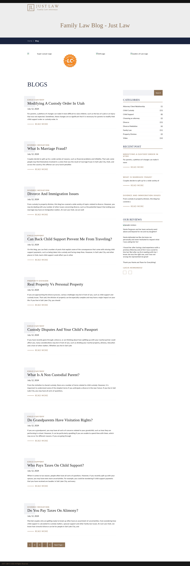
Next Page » (58, 545)
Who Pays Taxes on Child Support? (55, 465)
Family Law (127, 130)
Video (125, 138)
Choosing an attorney (131, 118)
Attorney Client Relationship (134, 106)
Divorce (126, 122)
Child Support (35, 235)
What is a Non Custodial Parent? (53, 375)
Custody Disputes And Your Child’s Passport (62, 329)
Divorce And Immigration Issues (53, 194)
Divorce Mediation (38, 145)
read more (41, 124)
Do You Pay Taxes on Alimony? (52, 510)
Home (29, 41)
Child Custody (35, 100)
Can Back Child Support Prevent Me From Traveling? (69, 239)
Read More (137, 167)
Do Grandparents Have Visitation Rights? (60, 420)
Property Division (37, 281)
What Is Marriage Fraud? (47, 148)
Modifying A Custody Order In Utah (56, 103)
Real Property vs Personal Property (55, 284)
